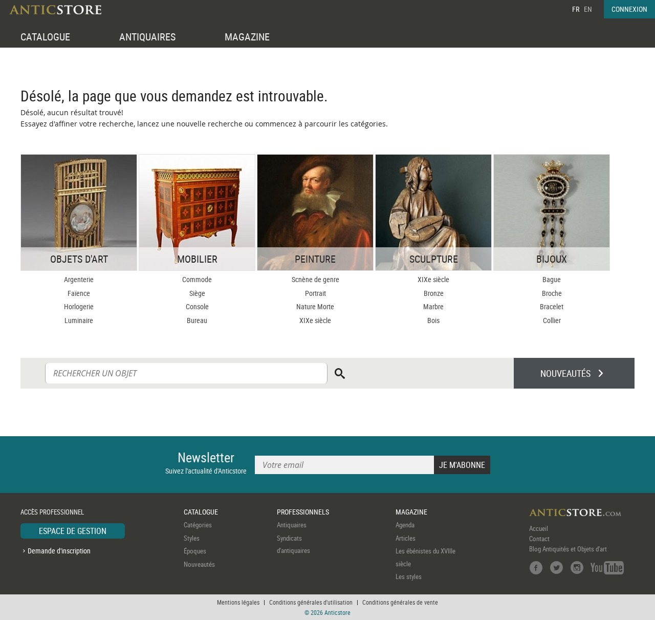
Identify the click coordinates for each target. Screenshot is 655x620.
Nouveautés (199, 564)
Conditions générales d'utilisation (311, 602)
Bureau (197, 320)
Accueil (538, 528)
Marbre (433, 306)
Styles (192, 538)
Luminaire (78, 320)
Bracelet (551, 306)
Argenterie (79, 279)
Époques (195, 550)
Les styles (409, 576)
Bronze (434, 293)
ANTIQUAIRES (147, 37)
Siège (197, 293)
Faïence (79, 293)
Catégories (198, 524)
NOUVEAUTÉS (565, 373)
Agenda (405, 524)
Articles (406, 538)
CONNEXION (629, 9)
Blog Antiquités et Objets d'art (568, 548)
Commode (197, 279)
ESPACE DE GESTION (72, 531)
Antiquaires (292, 524)
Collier (552, 320)
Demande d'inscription (59, 550)
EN (588, 9)
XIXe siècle (315, 320)
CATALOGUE (45, 37)
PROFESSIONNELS (303, 512)
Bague (551, 279)
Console (197, 306)
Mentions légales (238, 602)
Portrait (315, 293)
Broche (552, 293)
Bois (433, 320)
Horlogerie (79, 306)
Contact (539, 538)
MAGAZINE (247, 37)
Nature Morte (315, 306)
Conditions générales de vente (400, 602)
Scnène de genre (315, 279)
